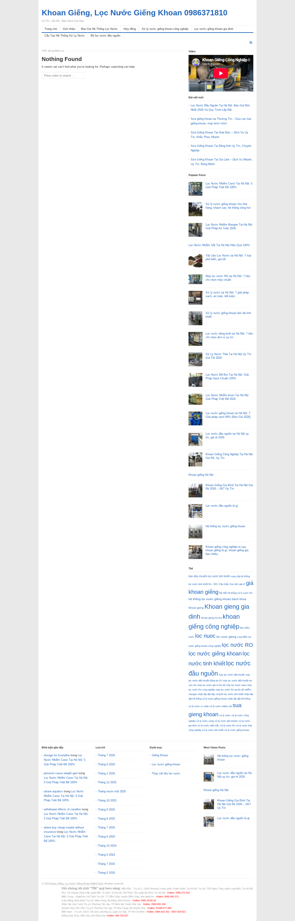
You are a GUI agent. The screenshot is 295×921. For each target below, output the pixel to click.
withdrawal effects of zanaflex (62, 809)
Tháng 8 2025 (106, 818)
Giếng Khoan (160, 755)
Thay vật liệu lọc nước (166, 773)
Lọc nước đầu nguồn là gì (222, 505)
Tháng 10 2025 (107, 800)
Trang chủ (50, 28)
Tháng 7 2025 (106, 827)
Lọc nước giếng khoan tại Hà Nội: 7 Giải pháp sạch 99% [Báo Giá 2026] (228, 415)
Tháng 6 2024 (106, 854)
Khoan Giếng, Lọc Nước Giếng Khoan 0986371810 (76, 883)
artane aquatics (53, 791)
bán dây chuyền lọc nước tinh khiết (209, 576)
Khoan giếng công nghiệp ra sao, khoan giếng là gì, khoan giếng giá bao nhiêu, (227, 550)
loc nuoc (205, 636)
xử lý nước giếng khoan (236, 730)
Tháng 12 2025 (107, 782)
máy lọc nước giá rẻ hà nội (211, 685)
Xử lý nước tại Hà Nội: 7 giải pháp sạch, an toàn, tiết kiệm (227, 294)
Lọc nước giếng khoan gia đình (213, 28)
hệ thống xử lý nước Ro (240, 593)
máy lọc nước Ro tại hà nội (230, 689)
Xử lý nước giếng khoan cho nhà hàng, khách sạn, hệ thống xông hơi (228, 205)
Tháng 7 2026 (106, 755)
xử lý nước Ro (227, 725)
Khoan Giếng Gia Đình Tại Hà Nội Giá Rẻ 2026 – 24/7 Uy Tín (229, 487)
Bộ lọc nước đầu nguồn (105, 35)
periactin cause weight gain (61, 773)
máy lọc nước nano (236, 685)
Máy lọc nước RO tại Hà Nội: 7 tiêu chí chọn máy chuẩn (228, 277)
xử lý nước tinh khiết (213, 730)
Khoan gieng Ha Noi (211, 618)
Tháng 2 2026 (106, 773)
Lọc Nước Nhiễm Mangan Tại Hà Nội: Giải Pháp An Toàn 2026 (229, 226)
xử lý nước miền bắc (208, 725)
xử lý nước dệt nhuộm (226, 721)
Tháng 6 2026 (106, 764)
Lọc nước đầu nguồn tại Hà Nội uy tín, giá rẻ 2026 (234, 774)
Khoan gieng (196, 607)
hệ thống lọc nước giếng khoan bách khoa (217, 599)
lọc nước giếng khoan (215, 653)
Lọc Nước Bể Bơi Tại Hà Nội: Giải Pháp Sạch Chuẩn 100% (227, 376)
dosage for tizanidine (57, 755)
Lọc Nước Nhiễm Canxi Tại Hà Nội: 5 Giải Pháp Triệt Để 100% (229, 185)
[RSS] (251, 42)
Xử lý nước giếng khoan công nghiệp (165, 28)
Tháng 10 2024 (107, 845)
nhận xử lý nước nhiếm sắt (218, 706)
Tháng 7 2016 (106, 863)
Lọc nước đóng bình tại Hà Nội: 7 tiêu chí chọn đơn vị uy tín (229, 335)
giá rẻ (242, 584)
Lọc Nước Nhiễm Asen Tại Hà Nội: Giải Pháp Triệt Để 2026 (227, 397)
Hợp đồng (130, 28)
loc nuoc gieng (226, 636)
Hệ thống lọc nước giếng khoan (225, 526)
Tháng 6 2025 (106, 836)
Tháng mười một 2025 (112, 791)
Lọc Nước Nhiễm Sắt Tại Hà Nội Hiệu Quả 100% (219, 245)
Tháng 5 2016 (106, 872)
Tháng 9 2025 (106, 809)
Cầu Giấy (224, 584)
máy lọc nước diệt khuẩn (232, 674)
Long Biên (242, 637)
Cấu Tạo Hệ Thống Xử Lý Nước (64, 35)
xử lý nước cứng (205, 721)
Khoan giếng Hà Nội (201, 474)
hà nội (223, 592)
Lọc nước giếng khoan (166, 764)
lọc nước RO (237, 645)
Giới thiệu (69, 28)
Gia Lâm (234, 584)
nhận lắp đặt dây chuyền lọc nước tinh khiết (220, 694)
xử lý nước (225, 715)
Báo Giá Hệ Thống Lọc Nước (99, 28)
